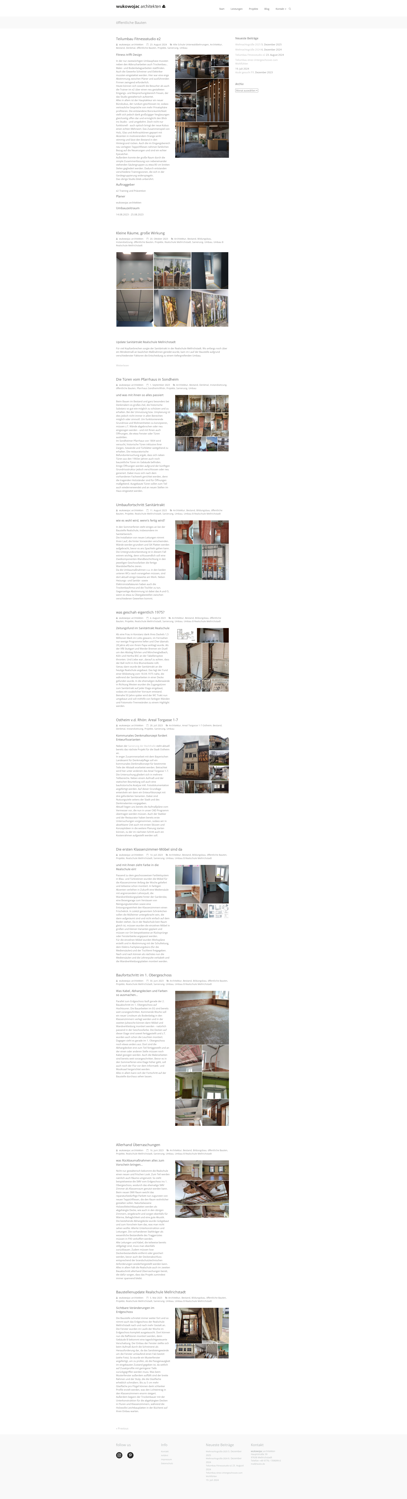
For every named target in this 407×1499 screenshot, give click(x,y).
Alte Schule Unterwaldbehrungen (191, 44)
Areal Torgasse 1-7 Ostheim (197, 725)
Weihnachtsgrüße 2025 (248, 44)
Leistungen (237, 8)
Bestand (120, 47)
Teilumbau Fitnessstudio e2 (138, 38)
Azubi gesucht (242, 72)
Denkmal (130, 47)
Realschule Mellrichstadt (178, 242)
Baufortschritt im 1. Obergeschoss (144, 975)
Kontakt (280, 8)
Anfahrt (164, 1455)
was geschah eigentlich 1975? (140, 612)
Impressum (166, 1459)
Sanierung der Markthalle (142, 745)
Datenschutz (167, 1463)
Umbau (183, 47)
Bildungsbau (204, 238)
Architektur (216, 44)
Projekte (253, 8)
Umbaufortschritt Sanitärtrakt (140, 504)
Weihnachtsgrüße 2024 (248, 49)
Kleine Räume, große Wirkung (140, 233)
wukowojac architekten (131, 44)
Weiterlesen (122, 365)
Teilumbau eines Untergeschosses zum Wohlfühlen (256, 61)
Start (221, 8)
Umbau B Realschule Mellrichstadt (202, 513)
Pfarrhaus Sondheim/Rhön (151, 388)
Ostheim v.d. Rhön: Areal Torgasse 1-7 (147, 719)
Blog (266, 8)
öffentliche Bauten (146, 47)
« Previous (122, 1428)
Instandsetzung (124, 242)
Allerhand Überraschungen (138, 1144)
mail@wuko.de (258, 1463)
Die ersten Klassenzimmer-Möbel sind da (149, 849)
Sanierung (172, 47)
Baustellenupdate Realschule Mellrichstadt (151, 1291)
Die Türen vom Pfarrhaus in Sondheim (147, 379)
